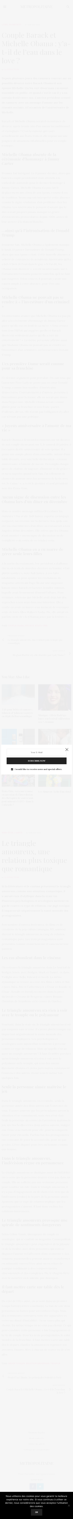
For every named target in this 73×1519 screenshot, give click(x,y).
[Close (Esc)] (66, 749)
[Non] (68, 1505)
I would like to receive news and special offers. (38, 769)
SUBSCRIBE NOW (36, 760)
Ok (36, 1512)
